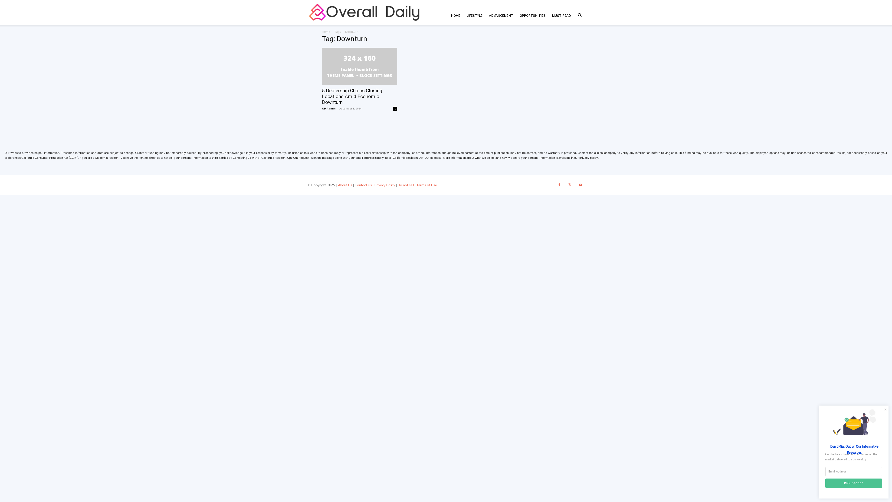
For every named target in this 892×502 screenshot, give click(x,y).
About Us (345, 185)
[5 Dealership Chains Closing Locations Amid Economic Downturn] (359, 66)
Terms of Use (426, 185)
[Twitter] (570, 185)
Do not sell (406, 185)
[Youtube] (580, 185)
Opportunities (533, 15)
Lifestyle (474, 15)
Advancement (501, 15)
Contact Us (363, 185)
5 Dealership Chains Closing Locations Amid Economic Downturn (352, 96)
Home (455, 15)
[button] (579, 16)
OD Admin (329, 108)
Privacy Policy (384, 185)
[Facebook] (559, 185)
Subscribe (855, 483)
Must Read (561, 15)
